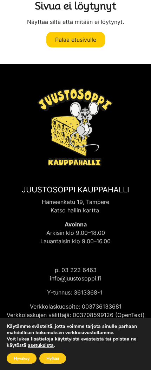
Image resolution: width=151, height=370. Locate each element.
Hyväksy (21, 358)
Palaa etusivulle (75, 39)
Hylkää (52, 358)
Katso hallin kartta (76, 210)
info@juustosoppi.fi (75, 278)
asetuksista (41, 345)
